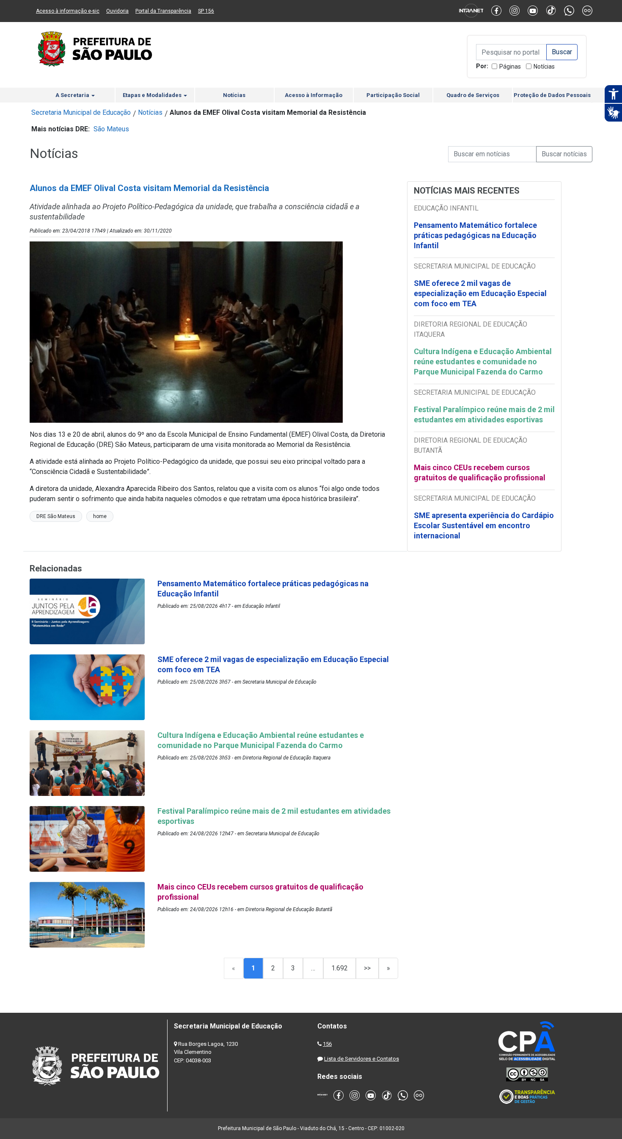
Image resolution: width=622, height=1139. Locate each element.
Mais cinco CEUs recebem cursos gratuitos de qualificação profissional (479, 472)
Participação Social (393, 95)
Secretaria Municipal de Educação (81, 112)
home (100, 516)
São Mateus (111, 129)
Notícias (544, 66)
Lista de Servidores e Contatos (361, 1059)
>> (367, 968)
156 (327, 1044)
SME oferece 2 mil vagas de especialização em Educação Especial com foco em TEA (480, 293)
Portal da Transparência (163, 11)
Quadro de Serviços (472, 95)
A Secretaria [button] (73, 95)
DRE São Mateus (55, 516)
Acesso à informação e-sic (67, 11)
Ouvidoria (117, 11)
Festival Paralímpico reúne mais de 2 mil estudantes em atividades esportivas (484, 414)
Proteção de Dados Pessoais (552, 95)
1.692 (339, 968)
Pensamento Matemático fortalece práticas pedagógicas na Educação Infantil (475, 235)
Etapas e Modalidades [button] (153, 95)
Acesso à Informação (313, 95)
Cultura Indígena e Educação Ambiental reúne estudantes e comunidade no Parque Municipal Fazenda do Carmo (483, 361)
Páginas (510, 66)
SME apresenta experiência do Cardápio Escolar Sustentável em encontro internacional (484, 525)
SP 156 (206, 11)
